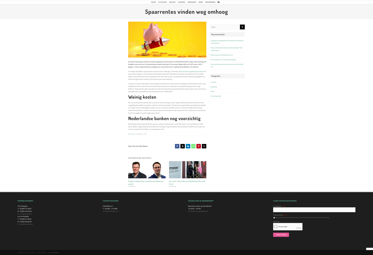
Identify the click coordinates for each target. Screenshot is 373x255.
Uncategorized (216, 96)
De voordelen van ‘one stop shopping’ (223, 60)
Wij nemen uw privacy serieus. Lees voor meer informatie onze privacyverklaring (302, 217)
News (145, 134)
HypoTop (214, 87)
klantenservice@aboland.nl (198, 211)
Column (213, 82)
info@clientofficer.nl (111, 211)
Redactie (133, 134)
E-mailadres (279, 206)
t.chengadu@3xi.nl (25, 214)
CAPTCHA (276, 222)
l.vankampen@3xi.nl (26, 224)
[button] (129, 174)
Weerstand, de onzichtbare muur (222, 55)
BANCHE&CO (56, 252)
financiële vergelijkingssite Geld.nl (192, 71)
